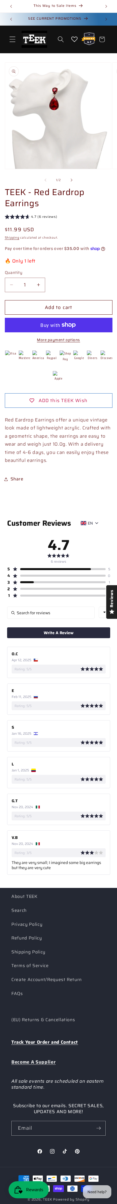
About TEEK (24, 896)
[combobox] (104, 612)
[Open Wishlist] (74, 39)
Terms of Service (30, 965)
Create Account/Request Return (46, 979)
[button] (12, 39)
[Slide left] (45, 180)
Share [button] (17, 479)
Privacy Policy (26, 924)
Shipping (12, 237)
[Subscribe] (98, 1128)
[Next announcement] (106, 6)
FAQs (17, 993)
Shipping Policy (28, 952)
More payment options (58, 340)
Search (19, 910)
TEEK (47, 1199)
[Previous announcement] (11, 6)
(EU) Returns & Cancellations (43, 1019)
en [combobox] (90, 523)
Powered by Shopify (71, 1199)
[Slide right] (71, 180)
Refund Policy (26, 938)
